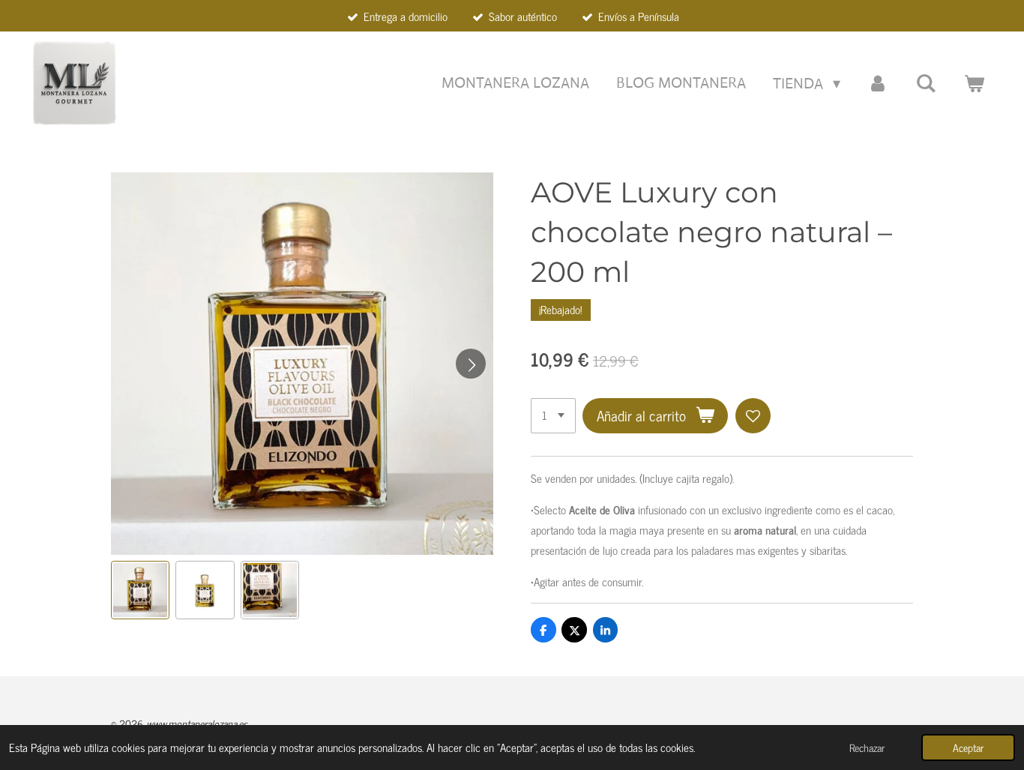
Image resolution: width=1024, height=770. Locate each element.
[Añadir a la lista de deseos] (753, 415)
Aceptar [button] (968, 747)
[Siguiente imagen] (471, 364)
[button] (140, 590)
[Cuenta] (878, 83)
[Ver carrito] (974, 83)
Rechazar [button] (867, 747)
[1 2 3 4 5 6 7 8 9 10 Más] (553, 415)
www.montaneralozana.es (196, 723)
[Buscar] (926, 83)
